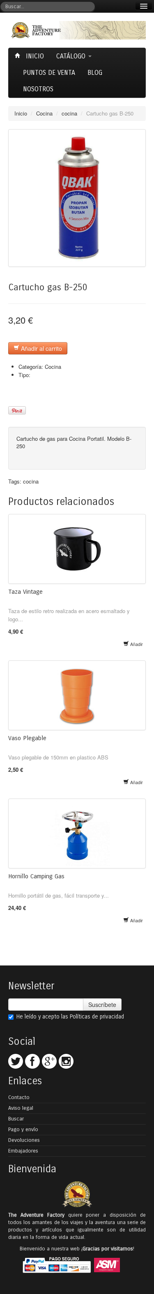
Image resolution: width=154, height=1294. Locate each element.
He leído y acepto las (70, 1016)
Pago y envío (23, 1129)
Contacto (19, 1097)
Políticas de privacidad (97, 1016)
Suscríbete (102, 1004)
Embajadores (23, 1151)
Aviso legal (20, 1108)
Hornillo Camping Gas (36, 876)
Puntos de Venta (49, 72)
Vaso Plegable (27, 738)
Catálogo (71, 56)
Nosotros (38, 89)
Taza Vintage (25, 591)
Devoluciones (24, 1140)
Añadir (136, 644)
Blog (94, 72)
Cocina (44, 113)
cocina (69, 113)
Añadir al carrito (40, 348)
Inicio (34, 56)
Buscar (16, 1119)
